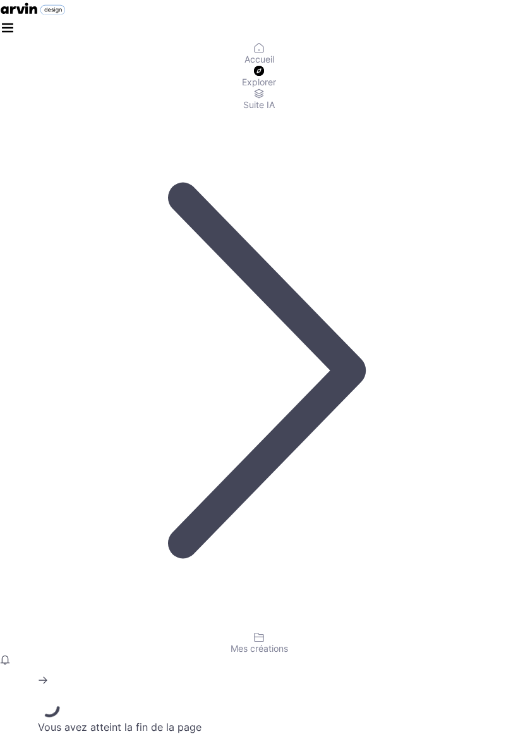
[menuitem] (259, 54)
